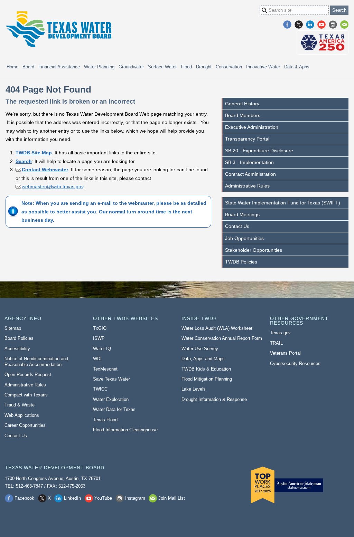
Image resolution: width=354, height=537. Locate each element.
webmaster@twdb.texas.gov (52, 186)
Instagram (333, 24)
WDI (97, 358)
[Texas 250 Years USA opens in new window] (322, 42)
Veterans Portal (285, 353)
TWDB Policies (241, 262)
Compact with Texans (26, 394)
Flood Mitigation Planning (206, 379)
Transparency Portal (247, 139)
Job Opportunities (244, 238)
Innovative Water (263, 66)
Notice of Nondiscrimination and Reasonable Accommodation (36, 361)
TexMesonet (105, 369)
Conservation (229, 66)
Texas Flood (105, 419)
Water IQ (102, 348)
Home (12, 66)
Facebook (287, 24)
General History (242, 103)
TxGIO (99, 328)
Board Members (242, 115)
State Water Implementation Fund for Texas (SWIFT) (282, 202)
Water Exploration (111, 399)
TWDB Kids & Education (206, 369)
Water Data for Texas (114, 409)
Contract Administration (250, 174)
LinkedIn (310, 24)
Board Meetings (242, 214)
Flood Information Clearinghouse (125, 429)
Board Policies (19, 338)
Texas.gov (280, 332)
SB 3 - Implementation (249, 162)
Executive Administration (251, 127)
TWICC (100, 389)
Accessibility (17, 348)
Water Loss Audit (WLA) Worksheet (216, 328)
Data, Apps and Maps (203, 358)
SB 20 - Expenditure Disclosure (259, 150)
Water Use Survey (199, 348)
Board (28, 66)
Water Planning (99, 66)
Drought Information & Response (214, 399)
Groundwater (131, 66)
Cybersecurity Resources (295, 363)
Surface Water (162, 66)
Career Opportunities (25, 425)
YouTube (321, 24)
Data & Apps (296, 66)
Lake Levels (193, 389)
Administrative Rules (247, 186)
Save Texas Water (111, 379)
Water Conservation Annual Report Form (221, 338)
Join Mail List (344, 24)
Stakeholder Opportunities (253, 250)
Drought (204, 66)
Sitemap (12, 328)
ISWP (99, 338)
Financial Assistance (59, 66)
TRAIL (276, 343)
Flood (186, 66)
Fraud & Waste (19, 404)
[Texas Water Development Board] (58, 29)
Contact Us (237, 226)
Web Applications (21, 415)
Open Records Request (27, 374)
